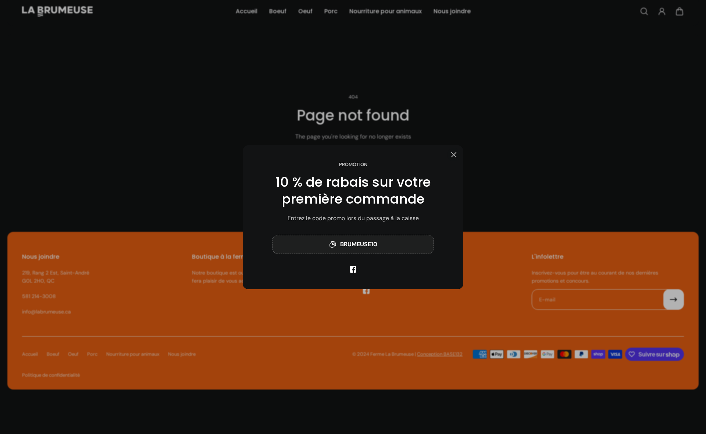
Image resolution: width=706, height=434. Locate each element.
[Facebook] (353, 269)
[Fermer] (453, 154)
